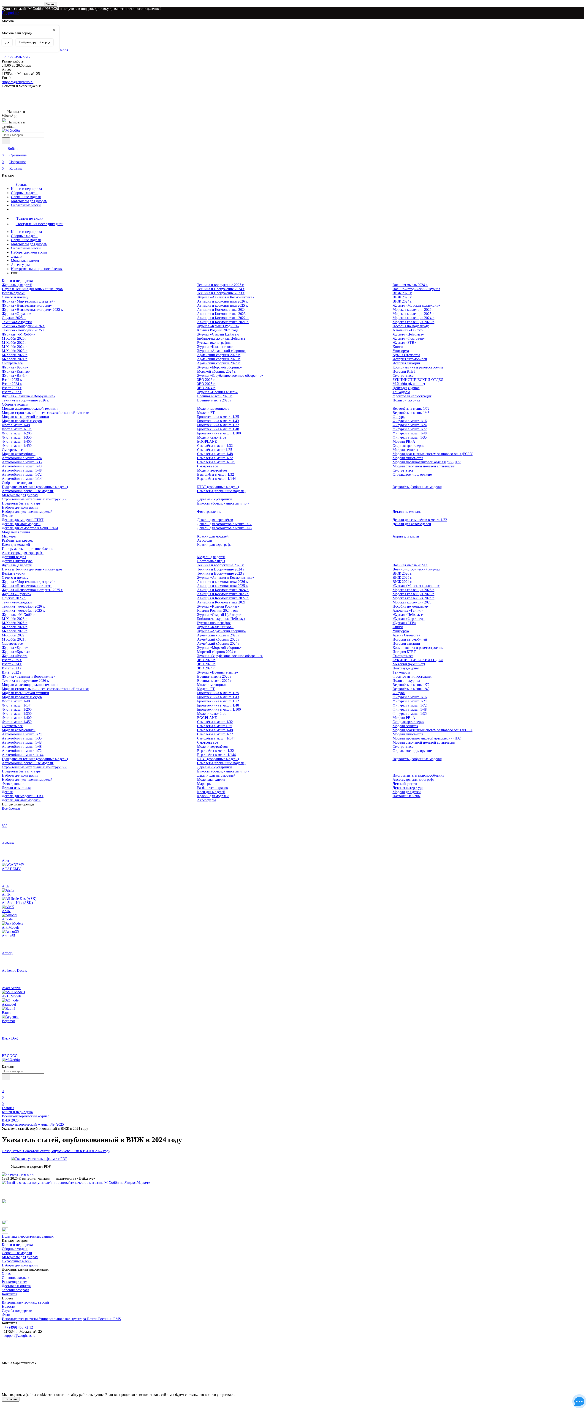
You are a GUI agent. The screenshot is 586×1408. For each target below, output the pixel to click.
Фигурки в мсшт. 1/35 (410, 437)
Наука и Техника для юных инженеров (32, 289)
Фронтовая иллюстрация (412, 396)
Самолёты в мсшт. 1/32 (215, 446)
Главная (8, 1108)
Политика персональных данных (28, 1236)
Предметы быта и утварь (21, 503)
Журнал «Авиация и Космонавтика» (225, 297)
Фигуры (399, 417)
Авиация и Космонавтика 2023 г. (223, 314)
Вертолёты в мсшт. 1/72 (411, 408)
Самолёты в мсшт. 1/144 (216, 462)
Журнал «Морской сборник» (219, 367)
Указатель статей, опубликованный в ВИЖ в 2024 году (67, 1151)
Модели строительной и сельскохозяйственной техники (45, 413)
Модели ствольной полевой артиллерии (424, 466)
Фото (6, 1315)
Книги (398, 347)
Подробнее (10, 13)
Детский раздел (14, 557)
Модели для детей (211, 557)
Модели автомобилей (18, 454)
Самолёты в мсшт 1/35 (214, 450)
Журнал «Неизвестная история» (27, 305)
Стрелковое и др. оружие (412, 474)
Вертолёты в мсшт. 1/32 (215, 474)
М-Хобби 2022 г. (14, 355)
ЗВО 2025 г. (206, 384)
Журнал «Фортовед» (409, 338)
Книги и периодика (26, 189)
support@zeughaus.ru (17, 82)
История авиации (406, 363)
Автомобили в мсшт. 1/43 (22, 466)
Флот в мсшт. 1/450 (17, 446)
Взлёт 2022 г (12, 392)
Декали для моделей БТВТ (22, 520)
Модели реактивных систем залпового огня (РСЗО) (433, 454)
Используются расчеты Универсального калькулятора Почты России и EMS (61, 1319)
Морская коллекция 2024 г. (413, 318)
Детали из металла (407, 511)
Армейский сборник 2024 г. (218, 363)
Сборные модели (24, 193)
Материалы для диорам (29, 201)
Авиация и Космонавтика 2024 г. (223, 309)
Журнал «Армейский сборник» (221, 351)
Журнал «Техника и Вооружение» (28, 396)
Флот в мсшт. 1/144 (17, 429)
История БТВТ (404, 371)
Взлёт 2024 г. (12, 384)
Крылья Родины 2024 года (217, 330)
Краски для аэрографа (214, 544)
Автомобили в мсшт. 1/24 (22, 458)
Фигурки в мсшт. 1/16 (410, 421)
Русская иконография (214, 342)
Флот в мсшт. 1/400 (17, 441)
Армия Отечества (406, 355)
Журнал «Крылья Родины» (218, 326)
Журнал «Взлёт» (14, 375)
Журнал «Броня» (15, 367)
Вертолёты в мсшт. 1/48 (411, 413)
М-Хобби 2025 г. (14, 342)
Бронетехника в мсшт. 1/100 (219, 433)
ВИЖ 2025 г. (402, 297)
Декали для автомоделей (412, 524)
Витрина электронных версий (25, 1302)
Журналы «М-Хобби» (18, 334)
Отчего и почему (15, 297)
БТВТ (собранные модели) (218, 487)
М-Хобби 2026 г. (14, 338)
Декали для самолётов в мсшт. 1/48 (224, 528)
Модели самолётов (211, 437)
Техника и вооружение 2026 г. (25, 400)
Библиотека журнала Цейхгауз (221, 338)
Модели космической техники (25, 417)
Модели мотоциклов (213, 408)
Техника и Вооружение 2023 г (220, 293)
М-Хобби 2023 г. (14, 351)
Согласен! (11, 1399)
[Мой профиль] (4, 1084)
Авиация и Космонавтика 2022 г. (223, 318)
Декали (16, 256)
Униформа (401, 351)
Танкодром (401, 392)
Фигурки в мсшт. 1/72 (410, 429)
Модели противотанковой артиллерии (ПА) (427, 462)
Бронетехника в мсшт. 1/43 (218, 421)
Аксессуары (20, 265)
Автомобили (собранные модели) (28, 491)
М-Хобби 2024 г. (14, 347)
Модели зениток (405, 450)
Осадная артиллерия (408, 446)
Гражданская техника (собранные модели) (35, 487)
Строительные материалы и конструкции (34, 499)
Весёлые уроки (13, 293)
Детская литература (17, 561)
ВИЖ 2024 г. (402, 301)
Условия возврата (15, 1290)
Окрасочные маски (26, 205)
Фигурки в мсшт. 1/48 (410, 433)
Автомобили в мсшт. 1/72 (22, 474)
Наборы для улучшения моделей (27, 511)
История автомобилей (410, 359)
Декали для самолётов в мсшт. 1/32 (420, 520)
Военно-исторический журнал (416, 289)
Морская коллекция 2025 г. (413, 314)
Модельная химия (25, 260)
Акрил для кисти (406, 536)
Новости (8, 1306)
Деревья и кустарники (214, 499)
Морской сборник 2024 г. (216, 371)
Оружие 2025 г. (14, 318)
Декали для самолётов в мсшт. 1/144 (30, 528)
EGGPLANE (207, 441)
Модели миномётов (408, 458)
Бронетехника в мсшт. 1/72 (218, 425)
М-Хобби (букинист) (409, 384)
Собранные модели (26, 197)
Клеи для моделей (16, 544)
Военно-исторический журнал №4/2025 (33, 1124)
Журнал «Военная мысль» (217, 392)
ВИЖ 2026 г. (402, 293)
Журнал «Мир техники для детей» (28, 301)
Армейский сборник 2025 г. (218, 359)
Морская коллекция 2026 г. (413, 309)
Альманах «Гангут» (408, 330)
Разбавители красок (17, 540)
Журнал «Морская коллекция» (416, 305)
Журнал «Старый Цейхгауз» (219, 334)
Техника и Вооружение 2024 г (220, 289)
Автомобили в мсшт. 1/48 (22, 470)
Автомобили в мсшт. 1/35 (22, 462)
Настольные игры (211, 561)
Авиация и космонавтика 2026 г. (222, 301)
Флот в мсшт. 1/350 (17, 437)
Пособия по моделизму (411, 326)
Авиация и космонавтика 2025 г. (222, 305)
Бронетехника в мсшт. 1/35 (218, 417)
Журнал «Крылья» (16, 371)
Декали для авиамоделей (21, 524)
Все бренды (11, 808)
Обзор (6, 1151)
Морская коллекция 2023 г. (413, 322)
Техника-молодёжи (17, 322)
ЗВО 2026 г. (206, 380)
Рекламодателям (14, 1282)
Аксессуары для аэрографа (22, 553)
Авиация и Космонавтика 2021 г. (223, 322)
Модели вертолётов (212, 470)
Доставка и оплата (16, 1286)
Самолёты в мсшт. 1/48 (215, 454)
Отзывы (17, 1151)
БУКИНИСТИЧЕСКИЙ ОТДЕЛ (418, 380)
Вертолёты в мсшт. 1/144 (216, 478)
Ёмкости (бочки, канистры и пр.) (223, 503)
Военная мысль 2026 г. (214, 396)
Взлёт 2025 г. (12, 380)
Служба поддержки (17, 1310)
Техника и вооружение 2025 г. (220, 285)
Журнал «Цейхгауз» (408, 334)
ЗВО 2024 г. (206, 388)
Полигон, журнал (406, 400)
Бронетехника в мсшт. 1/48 (218, 429)
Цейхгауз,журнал (406, 388)
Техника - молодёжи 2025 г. (23, 330)
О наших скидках (15, 1278)
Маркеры (9, 536)
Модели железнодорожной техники (30, 408)
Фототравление (209, 511)
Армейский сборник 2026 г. (218, 355)
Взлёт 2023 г (12, 388)
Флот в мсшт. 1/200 (17, 433)
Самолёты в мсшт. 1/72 (215, 458)
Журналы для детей (17, 285)
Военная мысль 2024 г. (410, 285)
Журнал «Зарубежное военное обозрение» (230, 375)
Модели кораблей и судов (22, 421)
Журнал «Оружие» (16, 314)
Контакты (9, 1294)
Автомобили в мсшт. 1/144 (22, 478)
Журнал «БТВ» (404, 342)
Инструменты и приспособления (36, 269)
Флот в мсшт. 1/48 (16, 425)
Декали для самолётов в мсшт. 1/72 (224, 524)
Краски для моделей (213, 536)
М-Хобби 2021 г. (14, 359)
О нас (6, 1273)
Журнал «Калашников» (215, 347)
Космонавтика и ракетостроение (418, 367)
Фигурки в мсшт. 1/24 (410, 425)
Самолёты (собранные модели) (221, 491)
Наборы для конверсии (29, 252)
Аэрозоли (204, 540)
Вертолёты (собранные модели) (417, 487)
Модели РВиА (404, 441)
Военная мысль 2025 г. (214, 400)
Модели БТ (206, 413)
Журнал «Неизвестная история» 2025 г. (32, 309)
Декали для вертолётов (215, 520)
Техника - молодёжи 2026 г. (23, 326)
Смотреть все (12, 363)
